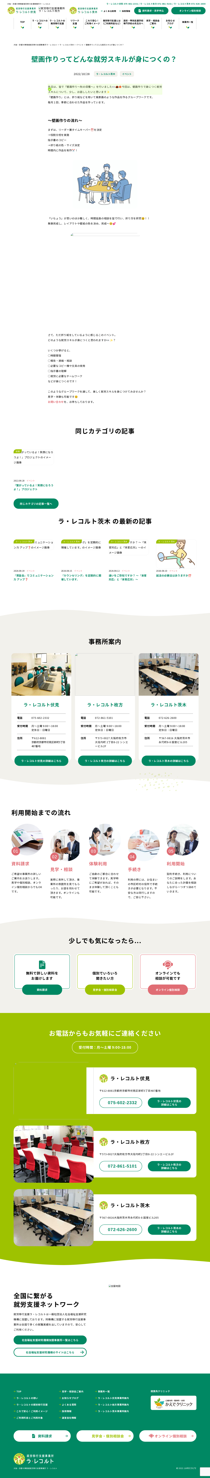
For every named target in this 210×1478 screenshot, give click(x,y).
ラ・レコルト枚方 (105, 704)
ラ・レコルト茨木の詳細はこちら (169, 1229)
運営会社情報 (69, 1418)
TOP (22, 21)
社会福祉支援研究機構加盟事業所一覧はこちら (50, 1340)
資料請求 (42, 990)
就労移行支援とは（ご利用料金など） (112, 22)
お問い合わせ (56, 402)
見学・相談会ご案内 (153, 22)
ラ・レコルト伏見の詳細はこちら (169, 1102)
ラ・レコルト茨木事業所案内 (113, 1411)
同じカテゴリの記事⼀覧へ (36, 503)
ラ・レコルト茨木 (105, 74)
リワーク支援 (74, 22)
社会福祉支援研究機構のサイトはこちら (50, 1352)
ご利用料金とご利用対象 (29, 1418)
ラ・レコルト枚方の (105, 761)
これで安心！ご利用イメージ (92, 22)
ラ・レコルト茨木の (168, 761)
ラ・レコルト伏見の (41, 761)
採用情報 (126, 11)
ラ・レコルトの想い (40, 22)
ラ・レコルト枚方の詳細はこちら (169, 1166)
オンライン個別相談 (168, 990)
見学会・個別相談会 (105, 990)
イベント (127, 74)
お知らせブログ (170, 22)
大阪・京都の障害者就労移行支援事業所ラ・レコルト (28, 4)
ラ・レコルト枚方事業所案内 (113, 1404)
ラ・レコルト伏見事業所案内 (113, 1398)
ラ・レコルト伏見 (41, 704)
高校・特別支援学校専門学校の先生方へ (133, 22)
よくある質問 (110, 11)
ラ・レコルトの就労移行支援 (57, 22)
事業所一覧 (187, 21)
